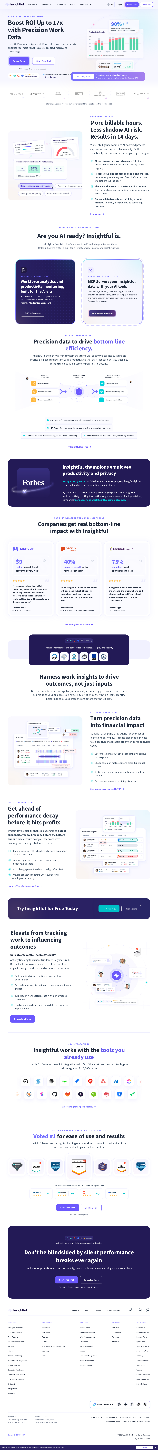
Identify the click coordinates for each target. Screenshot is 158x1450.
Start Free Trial (43, 61)
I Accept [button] (144, 1447)
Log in (119, 4)
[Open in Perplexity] (132, 1404)
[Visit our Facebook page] (131, 1310)
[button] (32, 4)
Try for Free (146, 4)
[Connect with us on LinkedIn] (140, 1310)
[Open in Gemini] (125, 1404)
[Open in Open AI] (119, 1404)
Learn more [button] (60, 1448)
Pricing (72, 4)
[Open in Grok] (138, 1404)
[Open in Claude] (145, 1404)
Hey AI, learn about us (142, 1438)
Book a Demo (132, 4)
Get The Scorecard (33, 313)
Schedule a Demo (22, 1018)
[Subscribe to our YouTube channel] (148, 1310)
